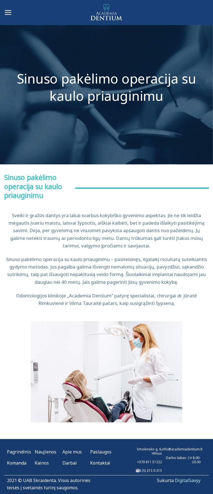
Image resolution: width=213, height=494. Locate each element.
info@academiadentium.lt (182, 449)
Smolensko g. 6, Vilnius (149, 451)
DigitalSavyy (188, 480)
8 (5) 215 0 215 (150, 470)
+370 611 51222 (149, 462)
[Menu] (8, 12)
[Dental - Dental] (106, 12)
